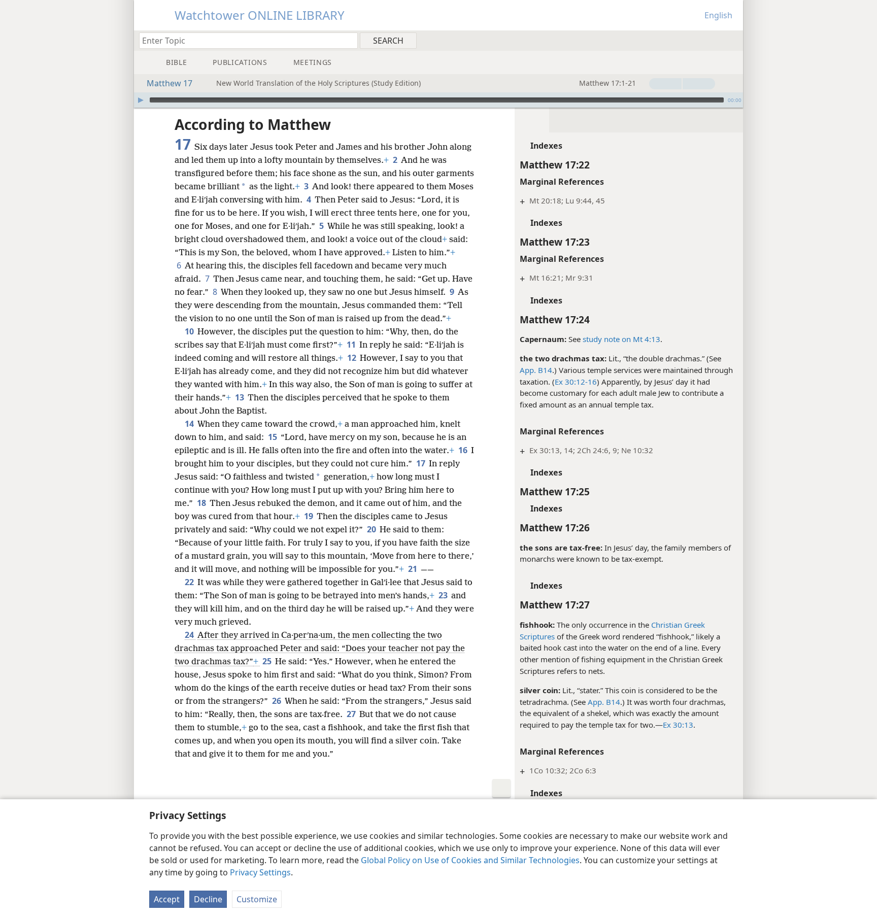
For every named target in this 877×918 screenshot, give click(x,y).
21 (413, 568)
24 (190, 634)
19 (309, 516)
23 (443, 595)
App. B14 (536, 370)
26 (277, 700)
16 (463, 450)
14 (190, 423)
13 (240, 397)
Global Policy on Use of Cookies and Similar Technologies (470, 860)
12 (352, 357)
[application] (438, 100)
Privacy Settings (260, 872)
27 (352, 714)
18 (202, 502)
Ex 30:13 (678, 725)
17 (421, 463)
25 (267, 661)
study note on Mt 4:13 (621, 339)
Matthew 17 (169, 83)
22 (190, 582)
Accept (167, 899)
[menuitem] (731, 40)
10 (190, 331)
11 (352, 344)
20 (372, 529)
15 (273, 437)
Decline (208, 899)
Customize (257, 899)
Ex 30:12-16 (576, 382)
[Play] (141, 100)
